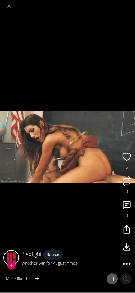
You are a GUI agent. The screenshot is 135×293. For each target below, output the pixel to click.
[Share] (127, 230)
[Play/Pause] (112, 278)
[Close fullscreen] (9, 6)
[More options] (127, 265)
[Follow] (11, 265)
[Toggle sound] (126, 278)
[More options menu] (128, 3)
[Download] (127, 247)
